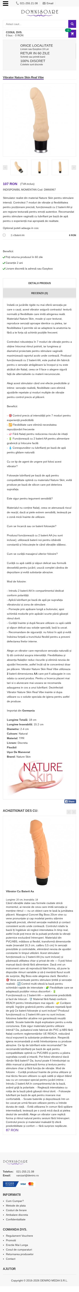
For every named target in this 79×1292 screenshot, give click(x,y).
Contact (10, 1258)
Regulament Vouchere (19, 1235)
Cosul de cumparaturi (19, 1249)
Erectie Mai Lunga (17, 1244)
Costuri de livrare (16, 1210)
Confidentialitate (16, 1219)
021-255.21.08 (29, 3)
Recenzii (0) (39, 293)
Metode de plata (16, 1205)
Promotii (11, 1240)
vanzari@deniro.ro (27, 1175)
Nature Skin (23, 756)
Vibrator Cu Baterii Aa (20, 891)
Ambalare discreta (17, 1214)
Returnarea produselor (20, 1254)
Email (50, 3)
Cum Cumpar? (15, 1200)
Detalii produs (39, 283)
